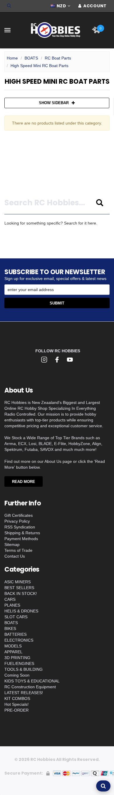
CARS (9, 599)
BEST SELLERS (19, 587)
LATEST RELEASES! (23, 692)
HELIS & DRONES (21, 611)
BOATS (31, 58)
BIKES (10, 628)
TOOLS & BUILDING (23, 669)
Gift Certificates (18, 515)
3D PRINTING (17, 657)
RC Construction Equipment (30, 686)
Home (12, 58)
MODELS (13, 646)
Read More (23, 481)
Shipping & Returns (22, 532)
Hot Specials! (16, 704)
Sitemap (12, 544)
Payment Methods (21, 538)
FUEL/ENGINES (19, 663)
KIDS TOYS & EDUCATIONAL (32, 681)
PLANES (12, 605)
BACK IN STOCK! (20, 593)
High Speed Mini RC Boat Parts (39, 65)
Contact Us (14, 556)
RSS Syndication (19, 527)
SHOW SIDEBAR (54, 103)
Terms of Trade (18, 550)
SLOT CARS (15, 616)
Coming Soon (17, 675)
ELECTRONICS (18, 640)
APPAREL (13, 651)
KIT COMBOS (17, 698)
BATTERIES (15, 634)
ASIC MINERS (17, 581)
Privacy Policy (17, 521)
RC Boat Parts (58, 58)
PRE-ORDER (16, 710)
